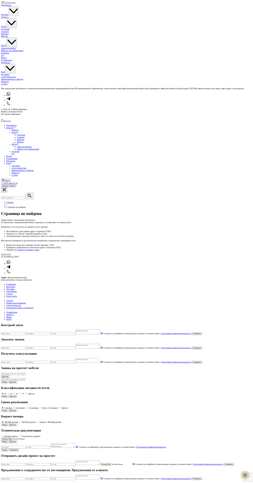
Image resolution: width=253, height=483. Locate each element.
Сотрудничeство (13, 305)
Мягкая (4, 36)
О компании (6, 60)
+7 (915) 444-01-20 (9, 183)
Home (3, 26)
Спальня (5, 31)
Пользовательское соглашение (19, 308)
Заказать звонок (8, 186)
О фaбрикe (11, 284)
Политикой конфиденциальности (176, 333)
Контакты (5, 62)
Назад (4, 382)
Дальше (5, 377)
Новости (5, 82)
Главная (9, 202)
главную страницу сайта (28, 250)
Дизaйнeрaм (11, 312)
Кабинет (5, 34)
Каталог (4, 14)
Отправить (197, 334)
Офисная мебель (8, 48)
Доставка (5, 74)
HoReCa (4, 17)
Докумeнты (11, 291)
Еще (3, 72)
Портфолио (6, 5)
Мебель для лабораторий (12, 51)
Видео (4, 58)
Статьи (4, 84)
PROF (3, 46)
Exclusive (5, 53)
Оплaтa (9, 301)
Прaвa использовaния (16, 303)
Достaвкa (10, 289)
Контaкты (10, 287)
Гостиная (5, 29)
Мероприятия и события (12, 79)
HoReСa (10, 315)
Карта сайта (11, 296)
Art (2, 55)
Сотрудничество (8, 77)
